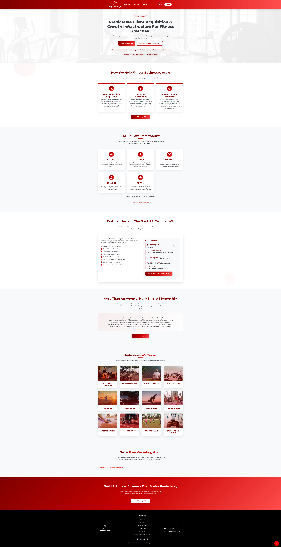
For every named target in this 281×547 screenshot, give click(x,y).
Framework (135, 4)
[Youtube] (147, 539)
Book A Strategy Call (127, 43)
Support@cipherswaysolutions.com (172, 526)
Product (159, 4)
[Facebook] (137, 539)
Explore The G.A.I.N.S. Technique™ (149, 43)
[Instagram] (140, 539)
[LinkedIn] (144, 539)
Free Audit (145, 4)
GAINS (153, 4)
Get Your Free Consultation (140, 202)
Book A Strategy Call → (140, 117)
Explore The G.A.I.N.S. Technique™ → (159, 273)
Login (168, 4)
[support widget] (276, 543)
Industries (127, 4)
